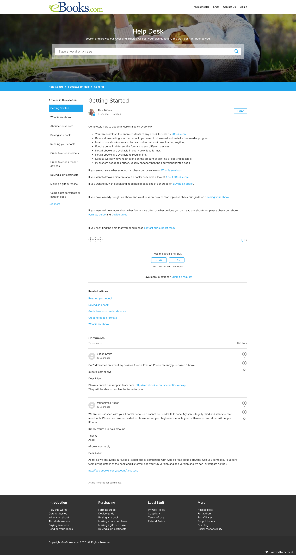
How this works (58, 509)
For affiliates (205, 517)
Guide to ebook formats (64, 153)
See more (54, 204)
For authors (205, 513)
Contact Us (229, 6)
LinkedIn (100, 239)
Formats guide (97, 214)
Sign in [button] (243, 6)
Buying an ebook (60, 135)
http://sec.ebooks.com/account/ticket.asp (161, 385)
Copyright (154, 513)
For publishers (206, 521)
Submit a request (181, 276)
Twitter (95, 239)
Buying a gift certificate (64, 174)
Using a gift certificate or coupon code (65, 194)
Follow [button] (240, 111)
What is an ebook (60, 117)
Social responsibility (210, 529)
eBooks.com (179, 134)
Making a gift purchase (64, 184)
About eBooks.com (61, 126)
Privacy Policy (156, 509)
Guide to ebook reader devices (64, 164)
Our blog (203, 525)
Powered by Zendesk (281, 552)
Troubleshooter (200, 6)
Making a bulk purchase (112, 521)
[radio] (159, 260)
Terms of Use (156, 517)
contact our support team (159, 227)
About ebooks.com (60, 521)
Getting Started (59, 108)
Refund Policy (156, 521)
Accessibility (205, 509)
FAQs (216, 6)
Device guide (119, 214)
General (99, 86)
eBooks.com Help (79, 86)
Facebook (90, 239)
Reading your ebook (62, 144)
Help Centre (56, 86)
